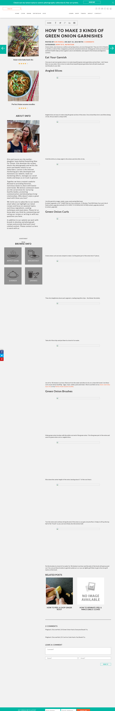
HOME (17, 13)
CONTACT (98, 13)
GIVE (44, 13)
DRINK (29, 13)
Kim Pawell (59, 42)
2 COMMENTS (89, 42)
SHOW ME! (92, 2)
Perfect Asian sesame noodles (64, 386)
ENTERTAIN (37, 13)
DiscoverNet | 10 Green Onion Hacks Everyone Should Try (70, 629)
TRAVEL (83, 13)
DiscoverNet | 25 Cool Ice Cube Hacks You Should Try (68, 637)
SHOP (77, 13)
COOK (23, 13)
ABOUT (90, 13)
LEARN (71, 13)
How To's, (60, 44)
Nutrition (69, 44)
